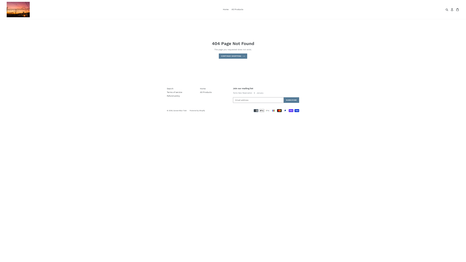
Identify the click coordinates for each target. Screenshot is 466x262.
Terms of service (174, 92)
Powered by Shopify (197, 110)
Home (226, 9)
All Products (237, 9)
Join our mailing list (243, 88)
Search (170, 88)
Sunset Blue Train (180, 110)
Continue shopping (231, 56)
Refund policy (173, 96)
